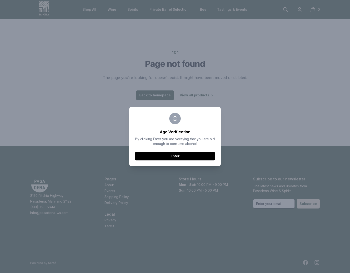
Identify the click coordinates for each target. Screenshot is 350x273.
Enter (175, 156)
